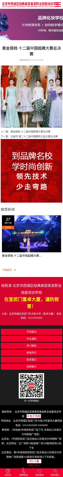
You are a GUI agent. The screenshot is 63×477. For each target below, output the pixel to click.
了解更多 (7, 270)
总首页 (8, 475)
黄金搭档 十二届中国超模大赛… (22, 255)
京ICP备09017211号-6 (34, 461)
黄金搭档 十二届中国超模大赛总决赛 (30, 131)
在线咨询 (39, 475)
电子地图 (35, 416)
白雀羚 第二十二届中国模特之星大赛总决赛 (34, 136)
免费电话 (23, 475)
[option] (31, 24)
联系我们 (55, 475)
